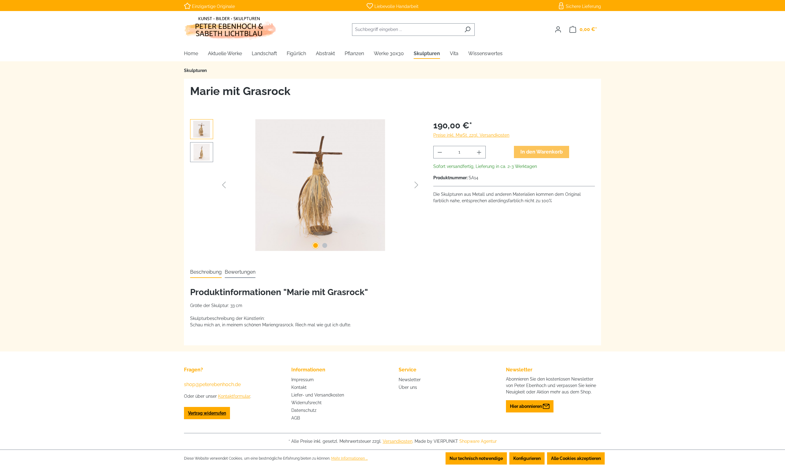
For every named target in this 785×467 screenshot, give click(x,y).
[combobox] (406, 29)
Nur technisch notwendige (476, 458)
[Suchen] (467, 29)
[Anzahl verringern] (439, 152)
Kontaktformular (234, 396)
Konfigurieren (527, 458)
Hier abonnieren (526, 406)
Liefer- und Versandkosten (317, 395)
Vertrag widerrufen (207, 413)
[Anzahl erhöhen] (479, 152)
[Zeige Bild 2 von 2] (324, 245)
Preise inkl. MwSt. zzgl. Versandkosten (471, 135)
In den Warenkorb (541, 152)
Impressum (302, 379)
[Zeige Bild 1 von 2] (315, 245)
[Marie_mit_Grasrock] (320, 185)
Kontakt (299, 387)
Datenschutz (303, 410)
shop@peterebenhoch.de (212, 384)
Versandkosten (397, 441)
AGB (295, 418)
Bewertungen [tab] (240, 272)
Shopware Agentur (478, 441)
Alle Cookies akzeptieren (576, 458)
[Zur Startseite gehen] (230, 28)
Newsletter (410, 379)
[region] (305, 185)
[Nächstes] (416, 185)
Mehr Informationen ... (349, 458)
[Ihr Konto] (558, 29)
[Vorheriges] (223, 185)
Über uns (408, 387)
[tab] (206, 272)
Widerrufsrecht (306, 402)
